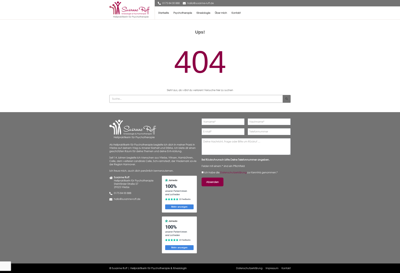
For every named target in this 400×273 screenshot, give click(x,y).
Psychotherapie (182, 12)
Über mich (221, 12)
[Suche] (286, 99)
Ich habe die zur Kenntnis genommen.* (241, 172)
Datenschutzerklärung (233, 172)
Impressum (272, 268)
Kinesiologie (203, 12)
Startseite (163, 12)
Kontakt (236, 12)
